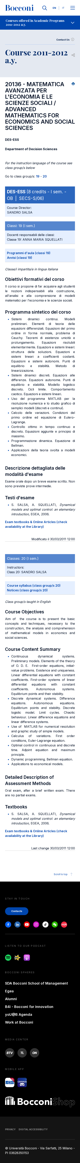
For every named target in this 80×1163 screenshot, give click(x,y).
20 (45, 176)
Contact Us (63, 39)
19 (37, 176)
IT (63, 7)
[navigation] (40, 23)
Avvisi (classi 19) (19, 258)
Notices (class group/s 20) (27, 590)
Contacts (16, 911)
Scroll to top (61, 874)
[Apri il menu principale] (72, 8)
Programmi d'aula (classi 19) (28, 253)
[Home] (19, 8)
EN (54, 7)
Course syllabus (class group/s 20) (34, 585)
